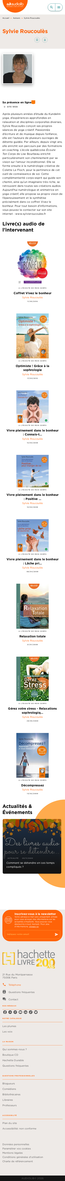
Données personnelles (15, 1144)
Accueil (5, 18)
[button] (41, 40)
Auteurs (16, 18)
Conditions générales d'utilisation (22, 1157)
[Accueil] (15, 7)
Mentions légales (12, 1152)
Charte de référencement (17, 1161)
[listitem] (5, 1012)
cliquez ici (34, 926)
